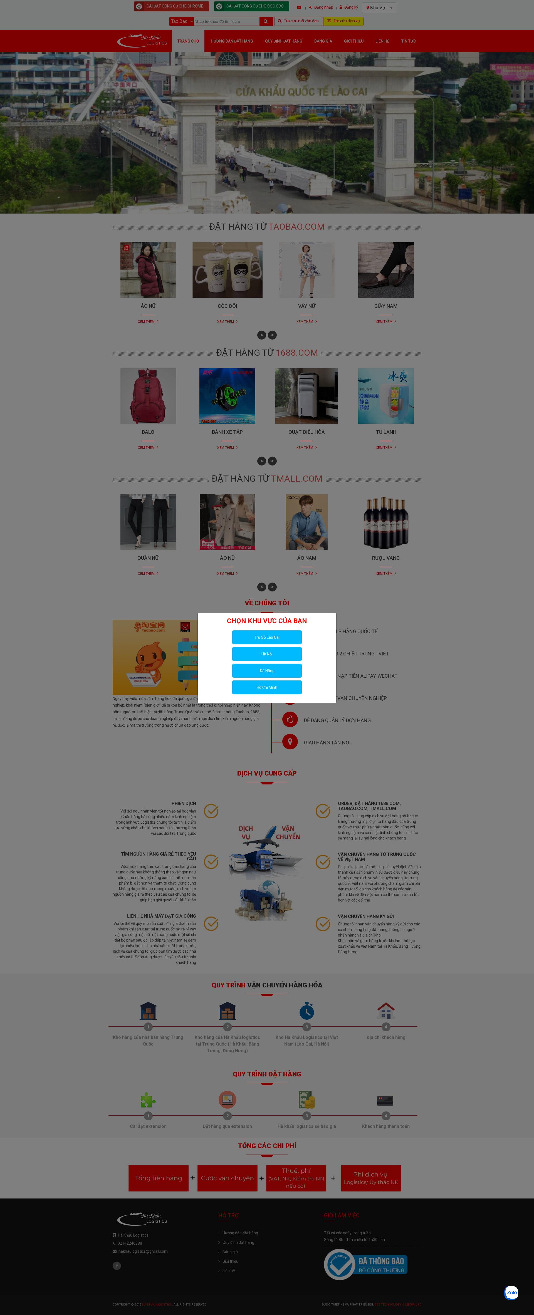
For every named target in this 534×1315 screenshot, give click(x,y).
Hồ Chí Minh (267, 687)
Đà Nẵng (267, 670)
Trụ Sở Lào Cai (267, 637)
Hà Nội (267, 654)
